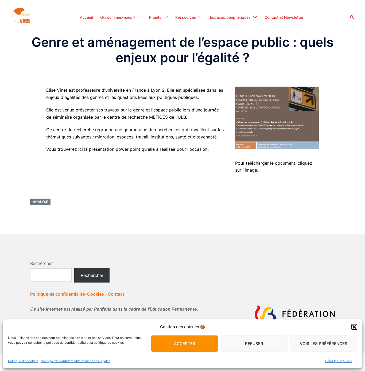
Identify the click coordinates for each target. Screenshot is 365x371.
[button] (354, 327)
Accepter (184, 343)
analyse (40, 202)
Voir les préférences (323, 343)
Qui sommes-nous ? (117, 17)
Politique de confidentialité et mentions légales (75, 361)
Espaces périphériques (230, 17)
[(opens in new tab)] (277, 117)
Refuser (254, 343)
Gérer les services (338, 361)
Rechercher (41, 263)
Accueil (86, 17)
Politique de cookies (23, 361)
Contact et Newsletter (284, 17)
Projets (155, 17)
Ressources (185, 17)
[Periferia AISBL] (22, 17)
